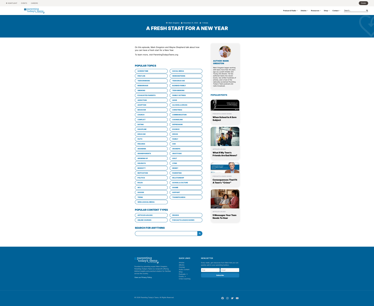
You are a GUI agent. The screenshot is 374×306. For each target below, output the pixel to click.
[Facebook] (222, 298)
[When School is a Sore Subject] (225, 105)
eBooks (181, 265)
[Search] (367, 10)
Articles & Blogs (219, 149)
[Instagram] (227, 298)
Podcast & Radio (289, 10)
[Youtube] (237, 298)
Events (181, 276)
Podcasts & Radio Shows (222, 114)
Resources (315, 10)
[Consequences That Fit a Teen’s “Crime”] (225, 167)
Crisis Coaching (184, 279)
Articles (304, 10)
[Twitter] (232, 298)
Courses (182, 267)
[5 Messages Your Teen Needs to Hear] (225, 199)
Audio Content (184, 269)
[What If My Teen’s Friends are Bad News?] (225, 136)
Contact (335, 10)
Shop (326, 10)
